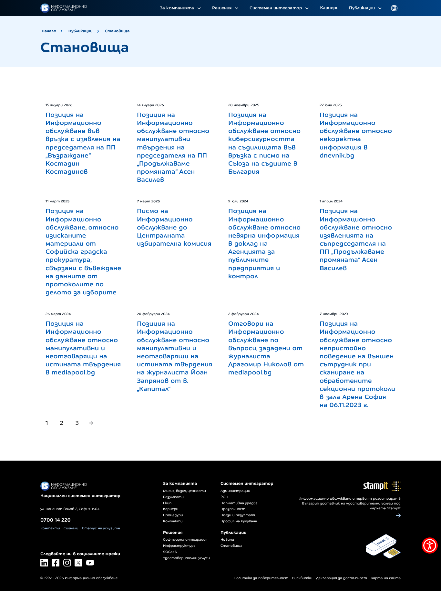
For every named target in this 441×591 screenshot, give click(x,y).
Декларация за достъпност (341, 578)
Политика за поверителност (261, 578)
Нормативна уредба (239, 503)
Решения (221, 7)
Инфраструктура (179, 546)
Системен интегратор (276, 7)
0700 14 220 (55, 520)
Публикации (362, 7)
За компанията (177, 7)
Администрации (235, 491)
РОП (224, 497)
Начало (49, 30)
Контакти (50, 528)
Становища (117, 30)
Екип (167, 503)
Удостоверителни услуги (186, 558)
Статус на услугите (101, 528)
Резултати (173, 497)
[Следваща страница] (91, 423)
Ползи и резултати (238, 515)
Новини (227, 540)
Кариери (329, 7)
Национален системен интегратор (80, 495)
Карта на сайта (386, 578)
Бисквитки (302, 578)
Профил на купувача (239, 521)
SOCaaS (170, 552)
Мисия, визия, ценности (184, 491)
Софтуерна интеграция (185, 540)
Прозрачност (233, 509)
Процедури (173, 515)
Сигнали (71, 528)
